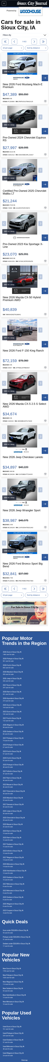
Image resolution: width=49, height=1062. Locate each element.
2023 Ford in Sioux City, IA (12, 752)
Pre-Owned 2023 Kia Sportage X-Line (23, 245)
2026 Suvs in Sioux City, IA (12, 653)
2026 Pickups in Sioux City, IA (13, 660)
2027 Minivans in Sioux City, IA (13, 885)
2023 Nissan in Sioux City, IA (13, 786)
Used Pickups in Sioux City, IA (13, 1034)
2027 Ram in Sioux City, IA (12, 779)
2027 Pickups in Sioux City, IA (13, 739)
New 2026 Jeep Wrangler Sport (21, 510)
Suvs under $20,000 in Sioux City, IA (15, 931)
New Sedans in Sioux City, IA (13, 989)
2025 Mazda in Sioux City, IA (13, 799)
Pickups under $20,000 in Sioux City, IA (16, 938)
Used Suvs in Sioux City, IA (12, 1028)
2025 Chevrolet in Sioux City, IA (14, 819)
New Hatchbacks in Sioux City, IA (14, 996)
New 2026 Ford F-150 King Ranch (23, 350)
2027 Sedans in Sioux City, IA (13, 845)
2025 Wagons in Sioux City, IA (13, 905)
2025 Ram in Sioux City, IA (12, 839)
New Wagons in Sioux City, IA (13, 983)
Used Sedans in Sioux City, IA (13, 1041)
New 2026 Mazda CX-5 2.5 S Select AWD (24, 405)
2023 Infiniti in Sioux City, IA (12, 852)
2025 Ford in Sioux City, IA (12, 759)
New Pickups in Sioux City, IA (13, 976)
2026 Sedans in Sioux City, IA (13, 733)
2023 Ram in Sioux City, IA (12, 832)
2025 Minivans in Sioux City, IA (13, 865)
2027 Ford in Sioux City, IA (12, 719)
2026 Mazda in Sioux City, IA (13, 673)
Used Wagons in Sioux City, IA (13, 1054)
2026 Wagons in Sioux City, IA (13, 726)
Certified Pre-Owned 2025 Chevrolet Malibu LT (24, 192)
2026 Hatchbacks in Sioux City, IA (14, 872)
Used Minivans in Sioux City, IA (13, 1048)
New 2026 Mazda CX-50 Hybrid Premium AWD (22, 298)
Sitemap (24, 1060)
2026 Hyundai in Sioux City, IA (13, 699)
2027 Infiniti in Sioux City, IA (12, 772)
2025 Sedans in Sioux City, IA (13, 898)
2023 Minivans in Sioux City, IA (13, 892)
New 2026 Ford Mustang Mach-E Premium (23, 85)
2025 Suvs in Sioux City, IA (12, 706)
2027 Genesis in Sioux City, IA (13, 805)
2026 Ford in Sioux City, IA (12, 666)
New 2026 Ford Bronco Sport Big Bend (23, 565)
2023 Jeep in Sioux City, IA (12, 812)
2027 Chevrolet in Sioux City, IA (14, 792)
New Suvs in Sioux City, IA (12, 970)
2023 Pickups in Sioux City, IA (13, 746)
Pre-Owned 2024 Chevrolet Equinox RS (24, 139)
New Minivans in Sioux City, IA (13, 1003)
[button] (4, 63)
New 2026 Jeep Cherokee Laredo (23, 457)
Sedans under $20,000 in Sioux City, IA (16, 945)
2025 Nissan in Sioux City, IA (13, 825)
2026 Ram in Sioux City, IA (12, 693)
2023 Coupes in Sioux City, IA (13, 912)
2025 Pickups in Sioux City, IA (13, 766)
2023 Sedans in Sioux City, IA (13, 878)
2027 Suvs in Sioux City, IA (12, 686)
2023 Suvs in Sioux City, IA (12, 713)
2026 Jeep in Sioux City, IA (12, 680)
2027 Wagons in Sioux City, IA (13, 859)
